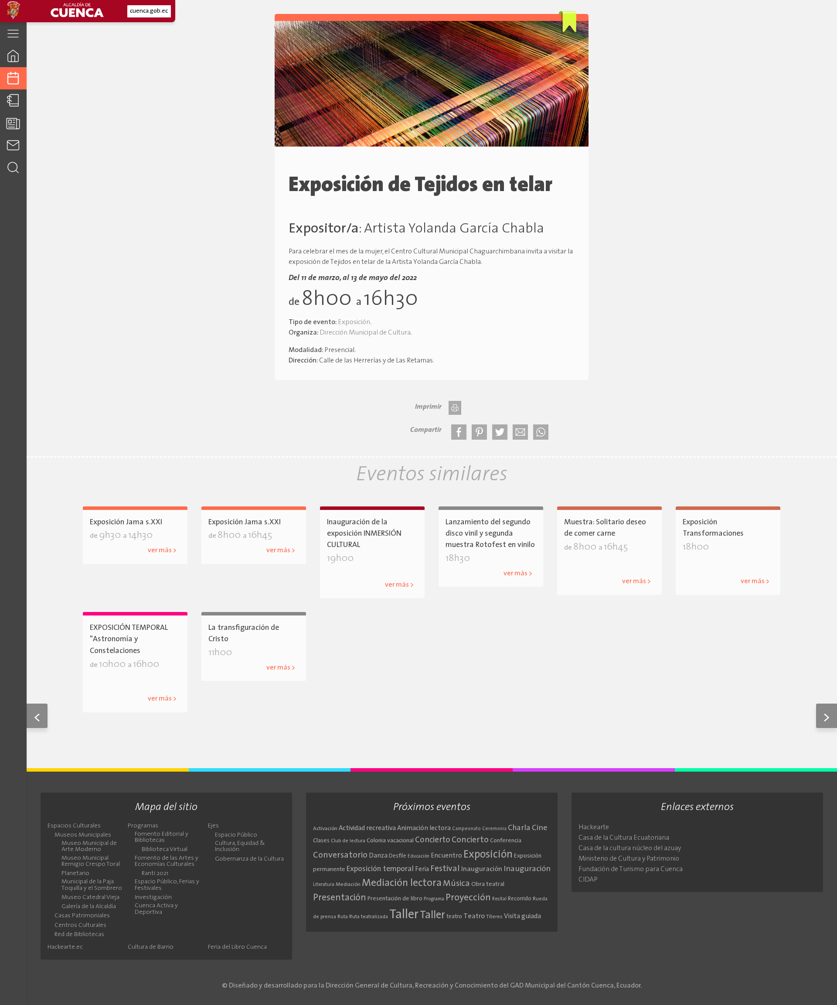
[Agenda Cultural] (13, 78)
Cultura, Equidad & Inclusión (240, 847)
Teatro (474, 916)
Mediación (348, 884)
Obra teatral (487, 884)
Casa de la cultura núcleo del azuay (629, 848)
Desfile (397, 856)
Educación (418, 856)
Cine (540, 828)
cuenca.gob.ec (149, 11)
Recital (499, 899)
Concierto (432, 840)
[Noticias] (13, 123)
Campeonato (466, 829)
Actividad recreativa (367, 828)
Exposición (354, 322)
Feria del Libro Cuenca (237, 947)
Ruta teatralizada (368, 917)
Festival (445, 869)
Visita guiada (522, 916)
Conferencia (505, 841)
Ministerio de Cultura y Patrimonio (628, 858)
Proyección (468, 897)
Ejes (213, 826)
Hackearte (593, 827)
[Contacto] (13, 145)
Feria (422, 869)
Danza (378, 856)
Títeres (494, 917)
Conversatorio (340, 855)
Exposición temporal (380, 869)
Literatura (323, 884)
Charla (519, 828)
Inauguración (481, 869)
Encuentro (446, 856)
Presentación (339, 897)
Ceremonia (494, 829)
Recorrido (519, 899)
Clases (321, 841)
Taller (403, 915)
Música (456, 883)
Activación (325, 828)
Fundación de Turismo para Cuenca (630, 869)
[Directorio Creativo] (13, 100)
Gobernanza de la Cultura (249, 859)
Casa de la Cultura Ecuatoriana (623, 837)
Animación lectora (424, 828)
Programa (434, 899)
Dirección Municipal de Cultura (365, 332)
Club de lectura (348, 841)
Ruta (342, 917)
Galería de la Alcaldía (374, 571)
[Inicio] (13, 55)
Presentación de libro (394, 899)
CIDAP (588, 879)
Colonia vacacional (390, 841)
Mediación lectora (402, 883)
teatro (454, 917)
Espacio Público (236, 835)
